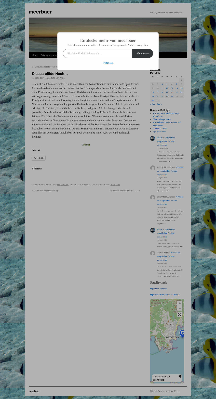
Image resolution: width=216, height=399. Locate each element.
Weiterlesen (108, 62)
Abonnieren (142, 53)
